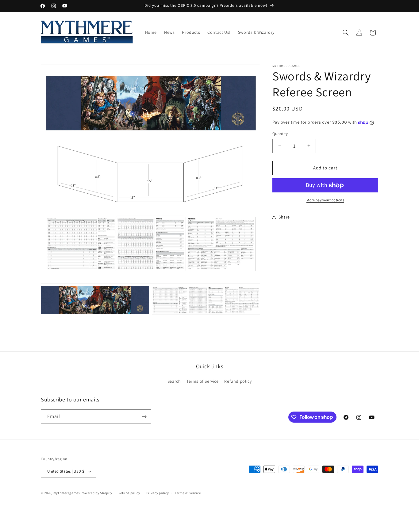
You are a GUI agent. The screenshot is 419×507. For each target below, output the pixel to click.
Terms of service (188, 493)
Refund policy (238, 381)
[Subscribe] (144, 416)
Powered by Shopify (96, 493)
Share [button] (284, 217)
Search (174, 381)
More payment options (325, 200)
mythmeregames (66, 493)
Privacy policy (157, 493)
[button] (345, 32)
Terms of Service (202, 381)
